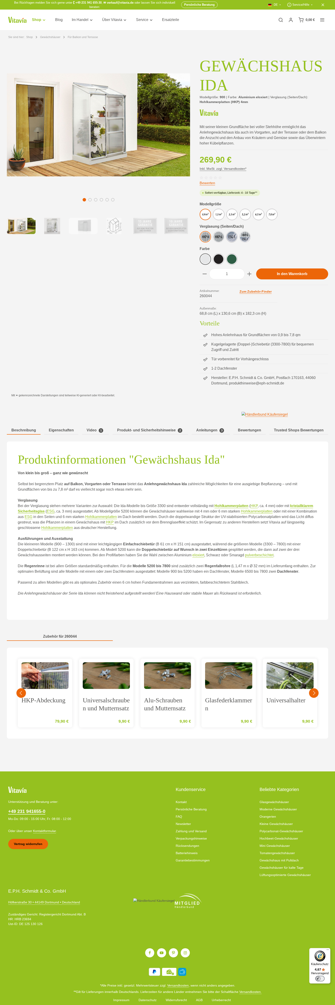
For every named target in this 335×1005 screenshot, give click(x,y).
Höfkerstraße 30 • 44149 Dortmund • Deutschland (44, 902)
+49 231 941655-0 (26, 811)
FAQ (179, 816)
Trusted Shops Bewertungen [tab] (299, 430)
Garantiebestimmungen (193, 860)
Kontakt (181, 802)
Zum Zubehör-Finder (256, 291)
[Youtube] (161, 952)
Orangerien (268, 816)
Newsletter (183, 824)
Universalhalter (285, 700)
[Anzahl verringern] (204, 273)
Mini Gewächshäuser (275, 846)
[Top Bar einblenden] (322, 19)
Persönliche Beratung (191, 809)
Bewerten (207, 183)
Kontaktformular (44, 831)
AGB (199, 1000)
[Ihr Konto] (290, 19)
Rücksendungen (187, 846)
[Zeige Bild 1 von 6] (84, 199)
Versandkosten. (250, 992)
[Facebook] (149, 952)
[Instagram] (185, 952)
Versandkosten (178, 985)
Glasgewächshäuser (274, 802)
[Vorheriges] (21, 693)
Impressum (121, 1000)
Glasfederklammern (228, 704)
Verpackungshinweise (191, 838)
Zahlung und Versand (191, 831)
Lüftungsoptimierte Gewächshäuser (285, 875)
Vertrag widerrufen (28, 844)
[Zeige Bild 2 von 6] (90, 199)
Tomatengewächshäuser (277, 853)
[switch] (320, 978)
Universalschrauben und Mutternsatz (106, 704)
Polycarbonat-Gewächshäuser (281, 831)
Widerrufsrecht (176, 1000)
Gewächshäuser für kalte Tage (282, 867)
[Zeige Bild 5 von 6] (107, 199)
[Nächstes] (314, 693)
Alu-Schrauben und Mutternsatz (165, 704)
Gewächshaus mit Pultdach (279, 860)
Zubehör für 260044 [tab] (60, 636)
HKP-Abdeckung (43, 700)
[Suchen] (280, 19)
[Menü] (327, 950)
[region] (98, 145)
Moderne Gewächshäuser (278, 809)
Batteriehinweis (187, 853)
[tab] (24, 430)
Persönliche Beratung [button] (199, 4)
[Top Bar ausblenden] (323, 5)
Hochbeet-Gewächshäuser (279, 838)
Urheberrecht (221, 1000)
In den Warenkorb (292, 274)
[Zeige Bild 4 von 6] (101, 199)
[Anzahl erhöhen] (249, 273)
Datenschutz (148, 1000)
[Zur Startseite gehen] (17, 20)
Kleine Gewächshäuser (276, 824)
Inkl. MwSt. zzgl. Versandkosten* (223, 168)
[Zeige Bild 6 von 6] (112, 199)
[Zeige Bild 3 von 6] (95, 199)
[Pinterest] (173, 952)
